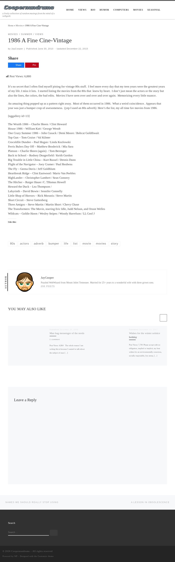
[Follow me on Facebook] (161, 552)
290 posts (48, 286)
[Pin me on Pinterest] (171, 552)
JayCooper (17, 49)
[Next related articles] (163, 317)
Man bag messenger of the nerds (67, 333)
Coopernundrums (20, 551)
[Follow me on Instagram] (166, 552)
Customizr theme (46, 556)
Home (11, 25)
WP (15, 556)
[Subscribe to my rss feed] (152, 552)
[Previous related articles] (155, 317)
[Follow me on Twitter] (157, 552)
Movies (19, 25)
